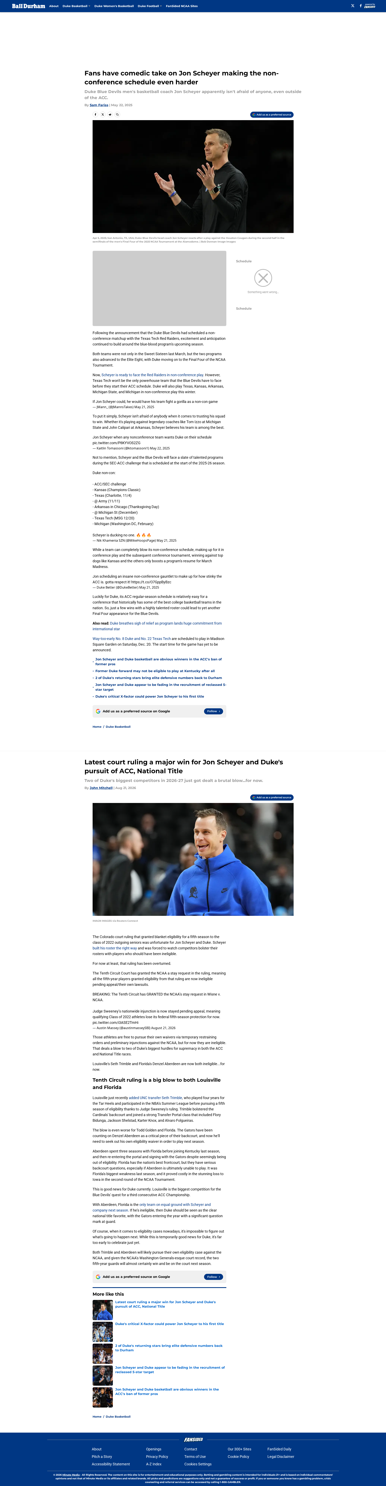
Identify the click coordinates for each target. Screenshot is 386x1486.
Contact (190, 1449)
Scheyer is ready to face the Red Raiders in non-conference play (152, 375)
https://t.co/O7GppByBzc (151, 582)
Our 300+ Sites (239, 1449)
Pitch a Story (102, 1456)
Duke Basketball (118, 727)
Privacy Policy (157, 1456)
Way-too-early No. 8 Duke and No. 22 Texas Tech (132, 639)
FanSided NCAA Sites (182, 6)
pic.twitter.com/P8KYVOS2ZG (116, 443)
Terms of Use (195, 1456)
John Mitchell (101, 788)
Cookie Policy (238, 1456)
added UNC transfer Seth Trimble (155, 1098)
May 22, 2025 (160, 448)
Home (97, 727)
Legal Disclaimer (280, 1456)
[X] (352, 5)
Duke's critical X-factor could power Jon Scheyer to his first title (149, 696)
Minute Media (71, 1474)
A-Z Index (153, 1464)
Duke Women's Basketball (114, 6)
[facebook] (361, 5)
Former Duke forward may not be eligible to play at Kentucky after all (155, 671)
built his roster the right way (115, 948)
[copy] (117, 114)
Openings (153, 1449)
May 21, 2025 (144, 407)
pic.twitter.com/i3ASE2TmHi (115, 1022)
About (54, 6)
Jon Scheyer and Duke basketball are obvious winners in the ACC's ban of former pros (158, 661)
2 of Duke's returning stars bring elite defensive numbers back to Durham (158, 678)
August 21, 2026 (163, 1028)
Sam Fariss (99, 105)
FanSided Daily (279, 1449)
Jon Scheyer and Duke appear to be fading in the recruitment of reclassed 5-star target (160, 687)
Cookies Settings (198, 1464)
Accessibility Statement (111, 1464)
